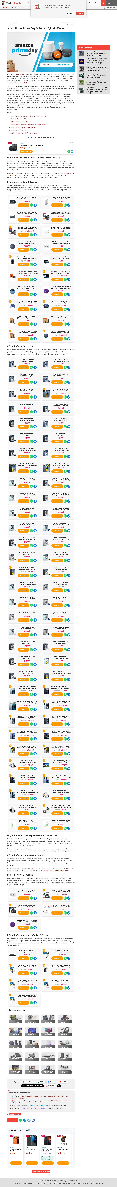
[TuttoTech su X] (59, 1085)
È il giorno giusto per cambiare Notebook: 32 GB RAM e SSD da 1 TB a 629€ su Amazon (96, 75)
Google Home (69, 173)
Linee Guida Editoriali (41, 1185)
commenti (71, 25)
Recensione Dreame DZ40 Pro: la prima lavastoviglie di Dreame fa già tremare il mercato (97, 53)
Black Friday (24, 83)
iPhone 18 (17, 7)
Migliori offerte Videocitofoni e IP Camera (24, 133)
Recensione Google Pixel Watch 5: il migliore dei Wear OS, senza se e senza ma (96, 82)
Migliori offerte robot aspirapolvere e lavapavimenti (28, 124)
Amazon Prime (67, 78)
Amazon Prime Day (15, 1114)
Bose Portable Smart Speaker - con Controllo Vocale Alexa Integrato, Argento (61, 199)
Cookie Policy (60, 1185)
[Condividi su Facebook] (33, 1120)
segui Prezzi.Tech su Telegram (40, 1105)
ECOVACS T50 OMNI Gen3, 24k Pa (31, 145)
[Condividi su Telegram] (72, 151)
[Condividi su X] (29, 1120)
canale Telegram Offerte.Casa (34, 1108)
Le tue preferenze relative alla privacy (83, 1185)
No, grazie (70, 13)
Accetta (80, 13)
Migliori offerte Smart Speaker (21, 119)
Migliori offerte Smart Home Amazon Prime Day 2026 (28, 116)
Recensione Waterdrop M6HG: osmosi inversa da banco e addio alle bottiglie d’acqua (96, 68)
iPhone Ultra (11, 7)
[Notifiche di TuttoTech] (103, 3)
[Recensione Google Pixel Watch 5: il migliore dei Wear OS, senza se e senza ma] (82, 82)
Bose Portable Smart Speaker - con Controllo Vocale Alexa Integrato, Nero (27, 258)
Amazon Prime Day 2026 (17, 74)
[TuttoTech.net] (13, 3)
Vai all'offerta (25, 151)
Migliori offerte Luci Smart (19, 122)
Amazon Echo (12, 175)
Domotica (11, 25)
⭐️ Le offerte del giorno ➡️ (19, 1130)
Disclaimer (68, 1185)
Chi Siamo (26, 1185)
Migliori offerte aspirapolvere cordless (23, 127)
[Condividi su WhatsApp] (68, 151)
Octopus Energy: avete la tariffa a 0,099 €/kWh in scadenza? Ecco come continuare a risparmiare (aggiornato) (96, 61)
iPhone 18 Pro (25, 7)
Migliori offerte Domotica (19, 130)
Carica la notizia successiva (41, 1171)
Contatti (32, 1185)
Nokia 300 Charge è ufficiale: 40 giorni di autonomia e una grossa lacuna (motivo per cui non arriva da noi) (96, 90)
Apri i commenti (12, 1120)
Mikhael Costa (13, 23)
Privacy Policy (52, 1185)
